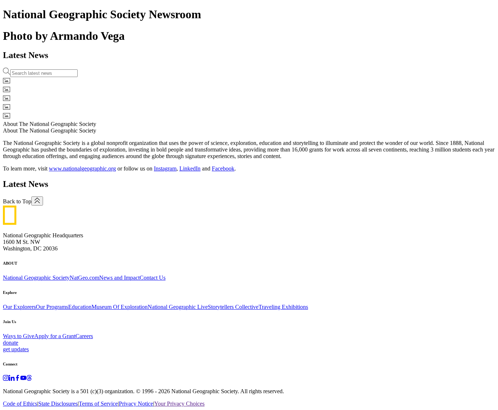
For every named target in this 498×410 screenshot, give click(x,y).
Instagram (165, 168)
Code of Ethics (20, 404)
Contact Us (153, 278)
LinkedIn (190, 168)
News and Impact (119, 278)
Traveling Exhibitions (283, 307)
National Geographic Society (36, 278)
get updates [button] (16, 349)
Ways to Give (18, 336)
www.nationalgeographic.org (82, 168)
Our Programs (52, 307)
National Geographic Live (178, 307)
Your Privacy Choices (179, 404)
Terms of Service (98, 404)
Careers (84, 336)
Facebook (223, 168)
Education (80, 307)
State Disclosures (58, 404)
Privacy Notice (136, 404)
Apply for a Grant (54, 336)
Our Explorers (19, 307)
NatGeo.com (84, 278)
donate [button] (10, 343)
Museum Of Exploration (120, 307)
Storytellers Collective (233, 307)
